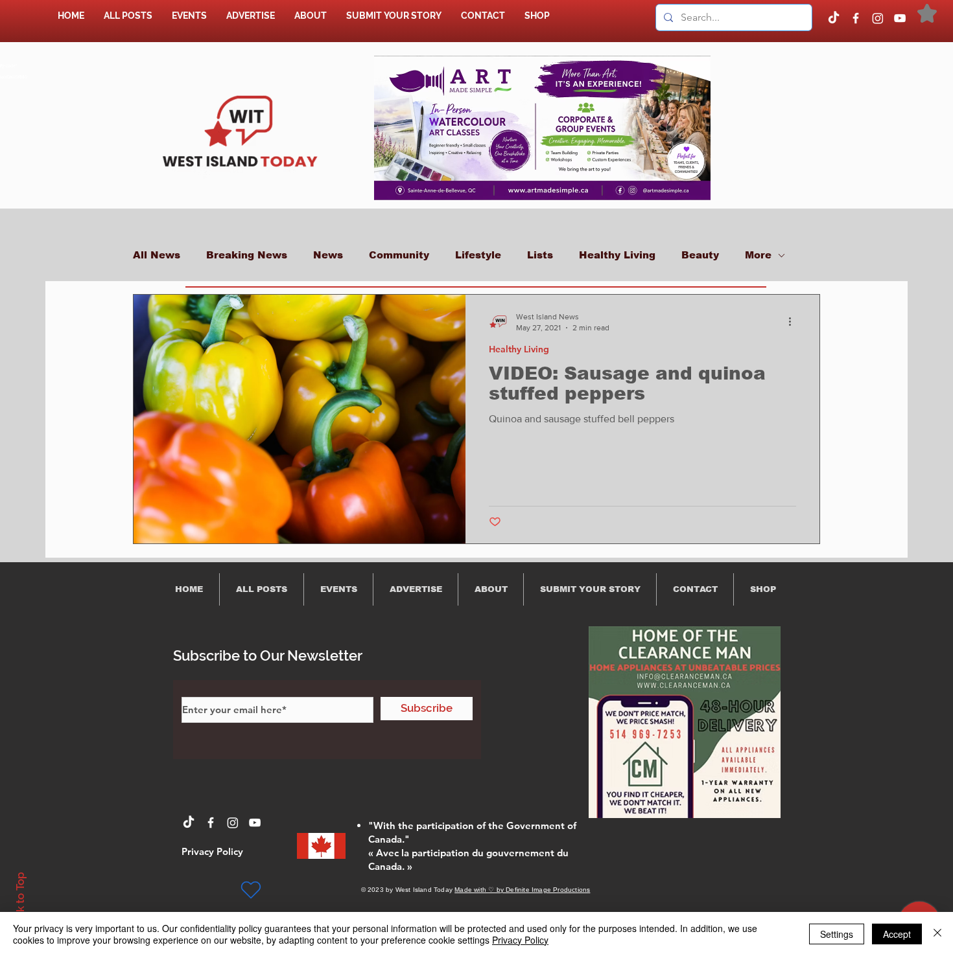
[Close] (937, 934)
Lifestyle (478, 254)
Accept (897, 934)
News (328, 254)
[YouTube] (900, 18)
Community (399, 254)
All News (156, 254)
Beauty (700, 254)
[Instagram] (878, 18)
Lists (540, 254)
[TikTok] (834, 18)
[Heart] (251, 890)
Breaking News (246, 254)
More (758, 254)
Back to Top (20, 902)
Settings (836, 934)
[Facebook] (856, 18)
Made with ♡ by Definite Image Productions (522, 889)
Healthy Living (617, 254)
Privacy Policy (520, 939)
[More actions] (794, 321)
